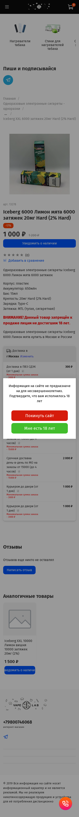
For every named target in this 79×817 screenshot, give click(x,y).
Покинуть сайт (39, 415)
